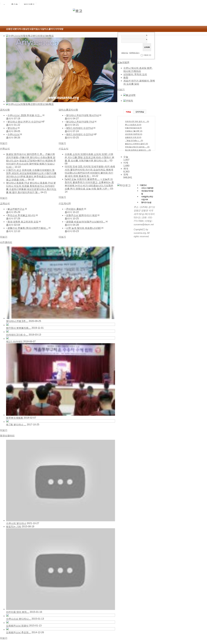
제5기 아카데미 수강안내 (79, 128)
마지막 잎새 (71, 166)
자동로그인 (147, 55)
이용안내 (143, 185)
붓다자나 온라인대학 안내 (80, 121)
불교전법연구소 (15, 209)
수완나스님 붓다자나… (18, 618)
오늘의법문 (123, 62)
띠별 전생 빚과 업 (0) (133, 128)
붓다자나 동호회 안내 (17, 183)
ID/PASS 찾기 (134, 53)
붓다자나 (12, 128)
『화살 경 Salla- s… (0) (134, 140)
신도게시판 (65, 203)
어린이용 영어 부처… (17, 612)
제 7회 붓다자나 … (16, 424)
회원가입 (124, 53)
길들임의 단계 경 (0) (133, 137)
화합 (125, 77)
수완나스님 (13, 134)
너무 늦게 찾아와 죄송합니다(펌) (83, 228)
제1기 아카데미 (14, 341)
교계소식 (5, 203)
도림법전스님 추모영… (18, 632)
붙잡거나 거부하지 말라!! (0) (136, 144)
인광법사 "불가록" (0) (133, 131)
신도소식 (63, 148)
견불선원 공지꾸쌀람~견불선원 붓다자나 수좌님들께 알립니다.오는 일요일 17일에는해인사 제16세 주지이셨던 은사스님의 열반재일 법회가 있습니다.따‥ (31, 160)
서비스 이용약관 (147, 188)
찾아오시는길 (146, 202)
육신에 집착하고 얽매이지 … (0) (138, 150)
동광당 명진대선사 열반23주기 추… (25, 154)
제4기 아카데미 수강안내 (79, 134)
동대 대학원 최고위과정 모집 (22, 221)
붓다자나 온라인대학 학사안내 (82, 115)
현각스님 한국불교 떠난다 (21, 215)
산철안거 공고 (13, 170)
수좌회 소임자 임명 (75, 154)
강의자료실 (139, 112)
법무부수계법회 (14, 417)
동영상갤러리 (7, 435)
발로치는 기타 (13, 526)
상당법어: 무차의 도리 (135, 74)
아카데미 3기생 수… (17, 334)
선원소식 (5, 148)
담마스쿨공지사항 (68, 109)
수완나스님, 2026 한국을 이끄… (24, 115)
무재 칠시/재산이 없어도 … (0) (137, 147)
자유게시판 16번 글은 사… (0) (137, 121)
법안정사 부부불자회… (18, 328)
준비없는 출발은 (75, 209)
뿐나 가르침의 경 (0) (133, 125)
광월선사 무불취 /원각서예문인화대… (27, 228)
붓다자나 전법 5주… (17, 321)
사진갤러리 (6, 242)
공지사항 (5, 109)
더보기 (3, 143)
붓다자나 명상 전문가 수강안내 (24, 121)
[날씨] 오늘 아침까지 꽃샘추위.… (82, 179)
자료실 (128, 112)
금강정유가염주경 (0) (133, 134)
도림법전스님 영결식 (17, 625)
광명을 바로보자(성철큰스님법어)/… (85, 221)
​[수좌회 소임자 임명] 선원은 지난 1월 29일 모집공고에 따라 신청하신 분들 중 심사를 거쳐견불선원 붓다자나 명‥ (89, 157)
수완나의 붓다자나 (16, 523)
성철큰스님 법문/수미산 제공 (81, 215)
